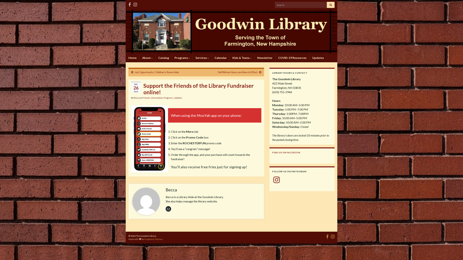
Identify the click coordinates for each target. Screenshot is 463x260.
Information (157, 97)
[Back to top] (454, 251)
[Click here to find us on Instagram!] (135, 3)
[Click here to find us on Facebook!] (129, 3)
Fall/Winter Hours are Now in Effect (238, 72)
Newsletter (265, 57)
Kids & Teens (241, 57)
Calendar (220, 57)
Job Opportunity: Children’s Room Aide (157, 72)
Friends (146, 97)
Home (132, 57)
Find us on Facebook (286, 152)
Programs (181, 57)
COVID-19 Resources (292, 57)
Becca (137, 97)
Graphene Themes (153, 239)
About (146, 57)
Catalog (163, 57)
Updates (318, 57)
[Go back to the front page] (231, 31)
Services (201, 57)
